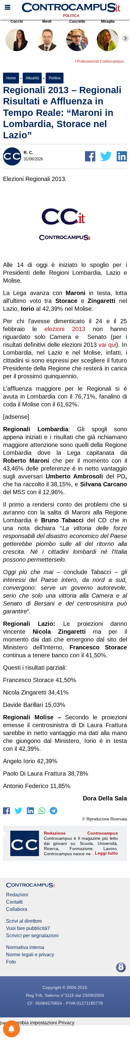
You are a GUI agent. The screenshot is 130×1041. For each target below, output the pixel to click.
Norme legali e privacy (30, 954)
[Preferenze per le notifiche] (11, 1028)
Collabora (16, 909)
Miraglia (108, 21)
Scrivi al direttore (24, 921)
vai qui (107, 344)
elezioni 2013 (64, 329)
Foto (11, 962)
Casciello (77, 21)
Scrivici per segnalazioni (32, 935)
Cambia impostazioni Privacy (43, 1022)
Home (11, 78)
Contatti (14, 902)
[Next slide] (125, 38)
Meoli (46, 21)
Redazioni (17, 894)
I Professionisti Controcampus (99, 61)
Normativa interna (25, 947)
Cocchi (17, 21)
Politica (71, 16)
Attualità (32, 78)
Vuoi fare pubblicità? (28, 928)
